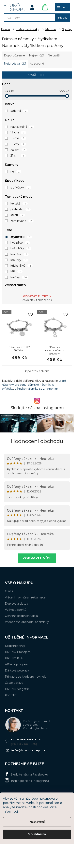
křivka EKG (20, 265)
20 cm (17, 150)
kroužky (18, 260)
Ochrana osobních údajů (21, 616)
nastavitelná (21, 126)
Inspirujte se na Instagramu (30, 781)
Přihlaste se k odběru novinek (25, 676)
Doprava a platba (16, 603)
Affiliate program (16, 664)
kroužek (18, 254)
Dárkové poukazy (17, 670)
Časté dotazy (14, 683)
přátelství (19, 209)
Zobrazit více (37, 558)
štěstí (16, 215)
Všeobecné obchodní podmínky (27, 622)
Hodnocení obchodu (37, 441)
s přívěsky (19, 187)
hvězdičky (20, 248)
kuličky (18, 277)
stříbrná (18, 111)
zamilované (21, 221)
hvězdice (19, 242)
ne (15, 171)
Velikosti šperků (15, 609)
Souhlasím (37, 834)
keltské (18, 203)
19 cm (17, 144)
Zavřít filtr (37, 75)
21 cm (17, 155)
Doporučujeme (14, 55)
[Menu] (62, 7)
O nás (9, 591)
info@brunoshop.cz (28, 750)
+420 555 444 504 (26, 739)
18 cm (17, 138)
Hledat (62, 17)
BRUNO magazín (17, 689)
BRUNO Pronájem (18, 652)
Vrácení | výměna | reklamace (25, 597)
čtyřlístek (20, 237)
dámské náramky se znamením (36, 388)
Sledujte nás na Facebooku (29, 774)
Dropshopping (15, 646)
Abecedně (37, 63)
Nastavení (37, 821)
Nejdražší (54, 55)
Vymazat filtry (35, 296)
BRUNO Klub (14, 658)
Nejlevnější (36, 55)
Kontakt (10, 695)
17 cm (17, 132)
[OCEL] (19, 327)
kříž (15, 271)
